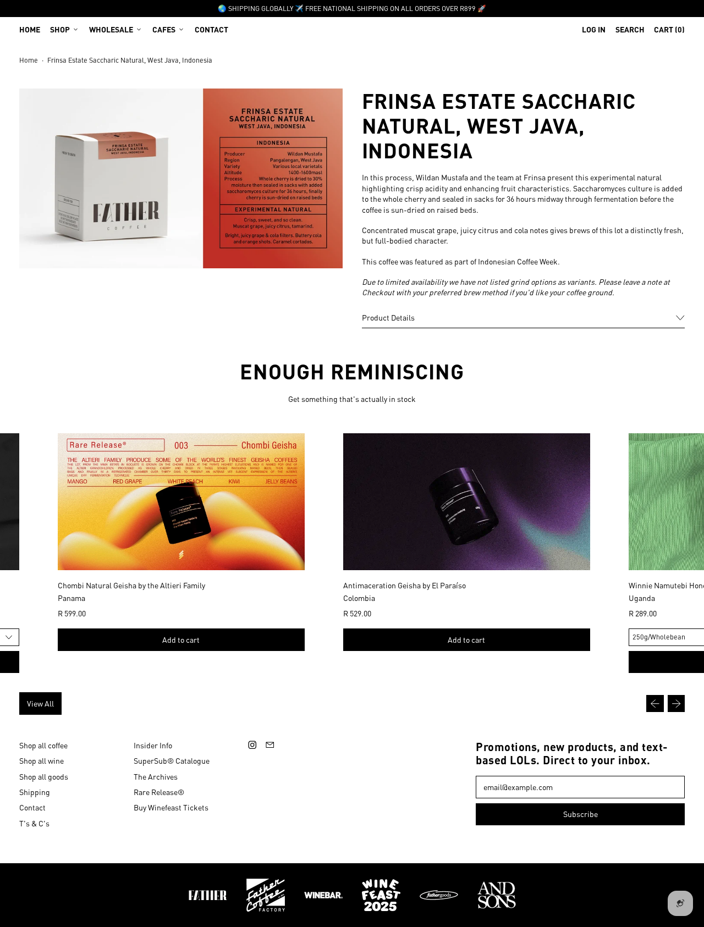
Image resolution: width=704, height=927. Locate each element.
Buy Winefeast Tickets (171, 807)
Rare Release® (159, 792)
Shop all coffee (43, 745)
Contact (211, 29)
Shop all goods (43, 776)
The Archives (156, 776)
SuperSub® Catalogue (172, 760)
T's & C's (34, 823)
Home (29, 29)
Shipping (34, 792)
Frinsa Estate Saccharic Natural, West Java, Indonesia (129, 60)
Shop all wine (41, 760)
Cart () (669, 31)
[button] (630, 29)
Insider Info (153, 745)
